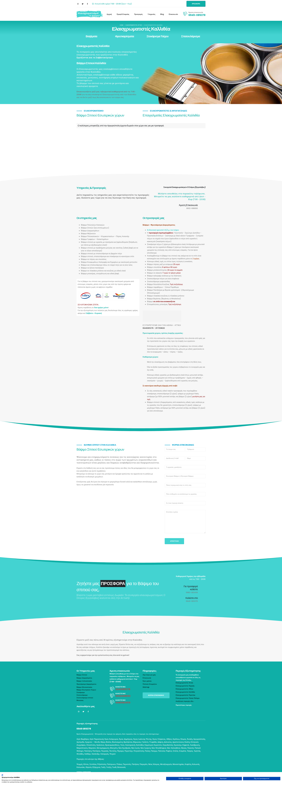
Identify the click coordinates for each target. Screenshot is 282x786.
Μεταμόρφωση (103, 748)
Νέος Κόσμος (153, 764)
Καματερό (149, 745)
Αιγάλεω (176, 739)
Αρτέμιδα (80, 742)
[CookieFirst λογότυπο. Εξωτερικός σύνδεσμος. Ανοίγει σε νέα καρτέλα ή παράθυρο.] (2, 775)
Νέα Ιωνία (135, 748)
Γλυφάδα (153, 742)
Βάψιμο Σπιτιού (82, 675)
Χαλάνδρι (95, 754)
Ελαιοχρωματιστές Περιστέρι (185, 695)
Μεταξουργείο (166, 764)
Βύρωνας (137, 742)
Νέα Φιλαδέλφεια (159, 748)
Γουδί (114, 767)
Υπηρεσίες (151, 14)
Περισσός (127, 764)
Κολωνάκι (81, 767)
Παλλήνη (88, 751)
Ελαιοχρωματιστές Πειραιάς (185, 686)
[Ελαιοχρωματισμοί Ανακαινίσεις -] (90, 14)
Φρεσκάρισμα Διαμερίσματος (86, 684)
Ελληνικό (194, 742)
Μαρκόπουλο (82, 748)
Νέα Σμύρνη (145, 748)
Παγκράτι (143, 764)
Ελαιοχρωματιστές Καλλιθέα (185, 692)
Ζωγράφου (81, 745)
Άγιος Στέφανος (158, 739)
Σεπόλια (92, 764)
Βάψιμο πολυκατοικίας (84, 681)
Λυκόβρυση (194, 745)
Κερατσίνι (158, 745)
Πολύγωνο (111, 764)
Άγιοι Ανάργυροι (111, 739)
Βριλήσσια (128, 742)
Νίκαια (183, 748)
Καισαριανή (130, 745)
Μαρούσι (92, 748)
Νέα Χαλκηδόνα (173, 748)
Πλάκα (119, 764)
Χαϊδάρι (87, 754)
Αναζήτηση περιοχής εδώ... (185, 701)
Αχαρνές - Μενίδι (92, 742)
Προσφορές (138, 14)
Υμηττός (197, 751)
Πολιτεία (161, 751)
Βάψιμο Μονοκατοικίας (84, 687)
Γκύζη (108, 767)
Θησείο (89, 767)
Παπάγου (96, 751)
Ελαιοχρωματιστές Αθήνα (184, 689)
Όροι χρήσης (147, 681)
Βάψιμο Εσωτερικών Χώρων (86, 690)
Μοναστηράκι (178, 764)
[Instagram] (78, 4)
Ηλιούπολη (90, 745)
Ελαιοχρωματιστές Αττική (184, 683)
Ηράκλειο (100, 745)
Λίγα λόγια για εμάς (149, 675)
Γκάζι (103, 767)
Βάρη (103, 742)
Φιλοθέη (80, 754)
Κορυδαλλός (168, 745)
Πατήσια (135, 764)
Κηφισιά (185, 745)
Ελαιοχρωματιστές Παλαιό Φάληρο (187, 698)
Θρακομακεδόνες (112, 745)
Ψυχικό (112, 754)
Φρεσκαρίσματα (124, 36)
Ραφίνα (169, 751)
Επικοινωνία (173, 14)
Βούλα (108, 742)
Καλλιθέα (140, 745)
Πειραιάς (104, 751)
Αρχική (109, 14)
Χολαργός (104, 754)
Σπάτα (175, 751)
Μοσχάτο (114, 748)
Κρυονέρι (178, 745)
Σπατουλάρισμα (190, 36)
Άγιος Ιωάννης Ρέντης (142, 739)
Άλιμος (183, 739)
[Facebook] (87, 4)
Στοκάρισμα (81, 692)
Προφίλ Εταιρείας (123, 14)
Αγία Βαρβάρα (83, 739)
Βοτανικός (121, 767)
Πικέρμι (154, 751)
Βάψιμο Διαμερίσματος (84, 678)
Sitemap (146, 687)
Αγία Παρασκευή (97, 739)
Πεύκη (147, 751)
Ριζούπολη (101, 764)
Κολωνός (195, 764)
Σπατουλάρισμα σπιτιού (85, 698)
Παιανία (190, 748)
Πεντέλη (112, 751)
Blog (162, 14)
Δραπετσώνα (178, 742)
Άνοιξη (189, 739)
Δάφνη (160, 742)
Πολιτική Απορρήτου (150, 684)
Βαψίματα (91, 36)
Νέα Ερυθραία (124, 748)
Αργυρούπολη (199, 739)
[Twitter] (83, 4)
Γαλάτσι (145, 742)
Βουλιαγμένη (117, 742)
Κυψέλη (188, 764)
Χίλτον (86, 764)
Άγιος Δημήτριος (125, 739)
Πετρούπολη (139, 751)
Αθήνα (169, 739)
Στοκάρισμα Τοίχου (158, 36)
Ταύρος (190, 751)
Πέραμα (120, 751)
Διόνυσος (168, 742)
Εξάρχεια (96, 767)
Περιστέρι (128, 751)
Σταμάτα (182, 751)
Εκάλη (187, 742)
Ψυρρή (79, 764)
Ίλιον (122, 745)
